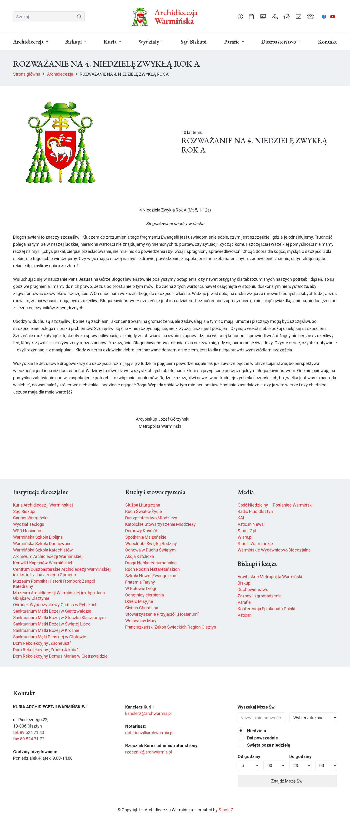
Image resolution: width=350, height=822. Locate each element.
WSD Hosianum (28, 530)
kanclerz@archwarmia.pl (148, 713)
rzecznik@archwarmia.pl (148, 751)
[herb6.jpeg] (140, 16)
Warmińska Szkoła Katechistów (43, 549)
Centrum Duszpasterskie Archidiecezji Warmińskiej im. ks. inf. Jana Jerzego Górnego (62, 572)
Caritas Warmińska (31, 517)
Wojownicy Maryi (141, 620)
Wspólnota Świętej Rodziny (151, 543)
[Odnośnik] (240, 16)
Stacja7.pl (247, 530)
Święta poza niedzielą (268, 745)
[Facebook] (324, 16)
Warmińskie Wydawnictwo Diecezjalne (274, 549)
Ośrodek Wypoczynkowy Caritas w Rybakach (55, 604)
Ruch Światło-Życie (143, 511)
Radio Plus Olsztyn (255, 511)
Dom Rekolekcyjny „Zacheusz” (42, 643)
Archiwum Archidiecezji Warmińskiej (48, 556)
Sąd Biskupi (24, 511)
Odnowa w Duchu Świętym (150, 549)
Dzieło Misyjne (139, 601)
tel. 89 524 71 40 (28, 732)
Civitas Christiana (141, 607)
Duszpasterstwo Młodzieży (151, 517)
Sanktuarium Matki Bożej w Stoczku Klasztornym (59, 617)
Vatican (245, 615)
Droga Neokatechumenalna (150, 562)
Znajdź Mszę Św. (287, 780)
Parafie (244, 602)
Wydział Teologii (28, 524)
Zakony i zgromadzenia (259, 595)
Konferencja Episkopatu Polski (266, 608)
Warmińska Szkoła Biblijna (38, 537)
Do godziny (300, 756)
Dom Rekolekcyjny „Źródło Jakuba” (46, 649)
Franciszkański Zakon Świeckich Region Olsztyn (170, 627)
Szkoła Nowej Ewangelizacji (151, 575)
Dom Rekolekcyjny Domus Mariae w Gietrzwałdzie (60, 656)
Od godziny (249, 756)
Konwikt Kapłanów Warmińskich (43, 562)
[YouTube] (332, 16)
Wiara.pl (245, 537)
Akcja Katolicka (139, 556)
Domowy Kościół (141, 530)
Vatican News (251, 524)
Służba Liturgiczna (142, 504)
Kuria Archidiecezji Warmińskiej (43, 504)
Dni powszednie (262, 737)
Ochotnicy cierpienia (144, 594)
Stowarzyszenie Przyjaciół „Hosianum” (162, 614)
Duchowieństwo (253, 589)
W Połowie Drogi (140, 588)
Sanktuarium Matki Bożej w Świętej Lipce (51, 623)
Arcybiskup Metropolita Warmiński (270, 576)
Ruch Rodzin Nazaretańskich (152, 569)
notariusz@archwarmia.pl (149, 732)
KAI (241, 517)
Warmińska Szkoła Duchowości (42, 543)
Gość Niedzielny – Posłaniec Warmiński (275, 504)
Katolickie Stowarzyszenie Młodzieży (160, 524)
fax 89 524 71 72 (28, 738)
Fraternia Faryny (140, 582)
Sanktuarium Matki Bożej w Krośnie (46, 630)
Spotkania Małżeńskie (145, 537)
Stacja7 (226, 809)
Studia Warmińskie (255, 543)
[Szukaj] (79, 16)
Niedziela (256, 730)
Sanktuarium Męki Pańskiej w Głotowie (49, 636)
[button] (47, 41)
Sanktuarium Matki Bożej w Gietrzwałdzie (52, 611)
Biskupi (244, 583)
